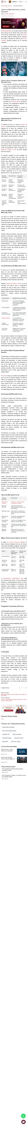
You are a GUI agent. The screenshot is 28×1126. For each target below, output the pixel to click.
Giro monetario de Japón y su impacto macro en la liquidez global (14, 776)
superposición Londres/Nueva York (13, 578)
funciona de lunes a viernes (13, 283)
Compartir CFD (5, 734)
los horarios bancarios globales (16, 542)
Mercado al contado (5, 502)
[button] (23, 1122)
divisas (25, 34)
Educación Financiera (6, 5)
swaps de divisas (15, 101)
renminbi (4, 375)
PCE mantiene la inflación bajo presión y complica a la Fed (12, 769)
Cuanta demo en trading (8, 727)
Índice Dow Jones (18, 738)
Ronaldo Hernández (9, 13)
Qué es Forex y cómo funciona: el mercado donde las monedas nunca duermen (8, 750)
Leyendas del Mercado (19, 5)
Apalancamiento (6, 318)
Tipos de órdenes (17, 734)
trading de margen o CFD (8, 149)
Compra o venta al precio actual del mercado (17, 502)
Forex (2, 719)
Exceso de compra (15, 741)
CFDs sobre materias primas (9, 730)
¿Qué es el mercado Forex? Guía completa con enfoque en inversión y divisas (8, 758)
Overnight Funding (6, 738)
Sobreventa (5, 741)
